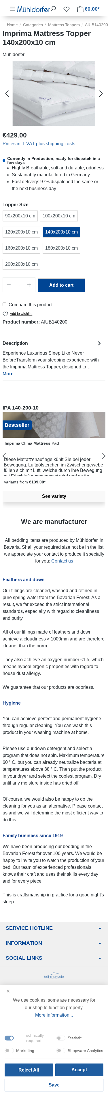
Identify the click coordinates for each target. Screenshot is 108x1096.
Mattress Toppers (64, 24)
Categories (33, 24)
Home (12, 24)
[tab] (53, 358)
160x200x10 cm (21, 248)
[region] (54, 456)
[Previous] (7, 93)
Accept (79, 1069)
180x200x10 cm (61, 248)
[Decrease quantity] (9, 284)
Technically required (34, 1038)
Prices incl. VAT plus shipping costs (39, 143)
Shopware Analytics (85, 1050)
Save (54, 1084)
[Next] (101, 93)
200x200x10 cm (21, 264)
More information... (54, 1015)
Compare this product (30, 304)
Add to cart (61, 285)
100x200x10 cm (59, 215)
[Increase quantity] (29, 284)
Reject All (28, 1070)
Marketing (25, 1050)
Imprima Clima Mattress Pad (32, 443)
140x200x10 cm (61, 231)
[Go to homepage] (33, 8)
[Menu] (12, 8)
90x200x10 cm (20, 215)
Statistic (75, 1038)
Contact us (62, 560)
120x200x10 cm (21, 231)
